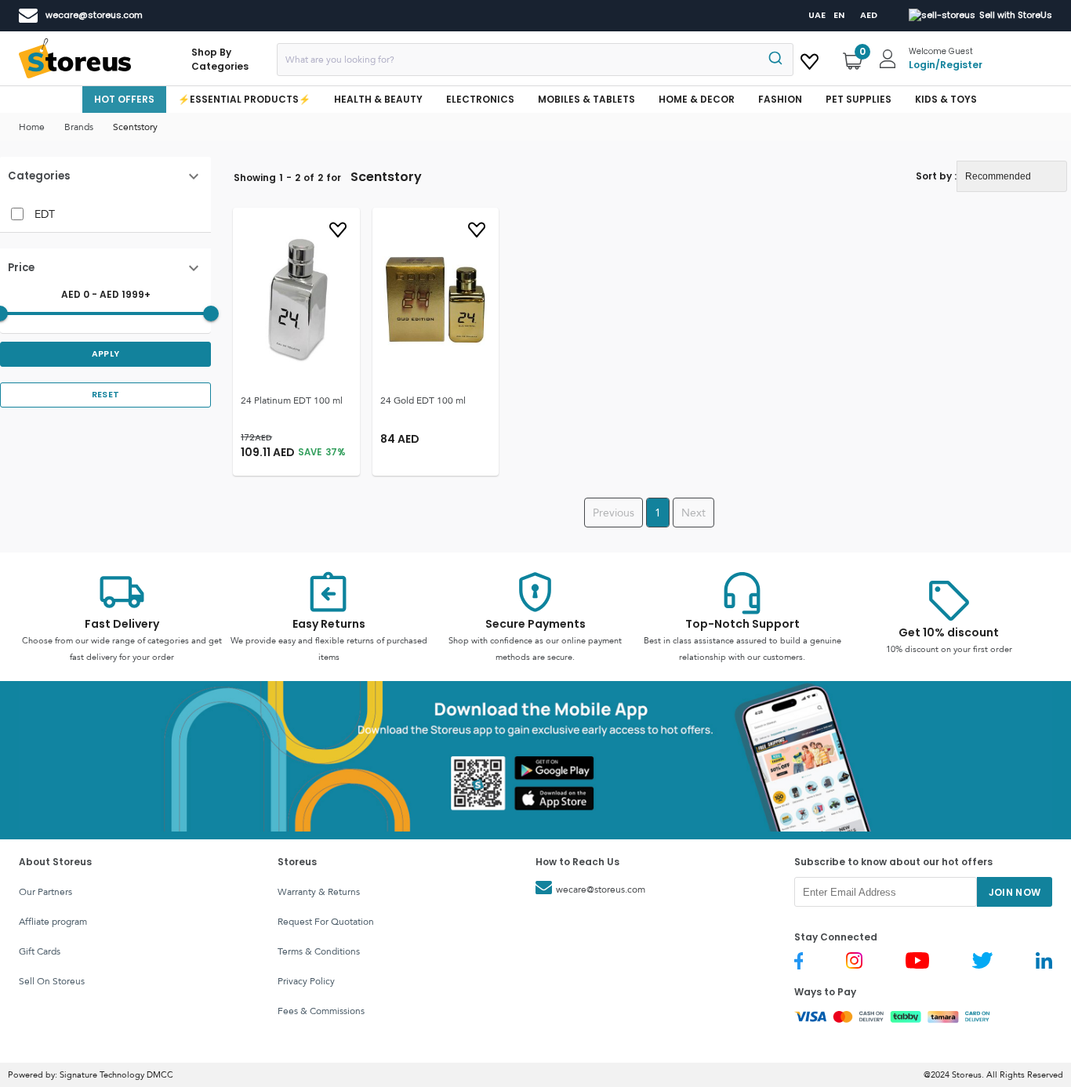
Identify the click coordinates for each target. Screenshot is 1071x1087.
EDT (44, 214)
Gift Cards (39, 951)
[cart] (809, 59)
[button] (105, 176)
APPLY (106, 354)
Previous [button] (613, 512)
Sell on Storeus (52, 981)
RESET (106, 394)
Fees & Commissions (321, 1011)
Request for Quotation (326, 921)
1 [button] (658, 512)
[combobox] (535, 59)
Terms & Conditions (319, 951)
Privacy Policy (306, 981)
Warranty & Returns (319, 891)
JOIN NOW (1015, 892)
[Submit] (774, 59)
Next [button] (693, 512)
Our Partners (45, 891)
